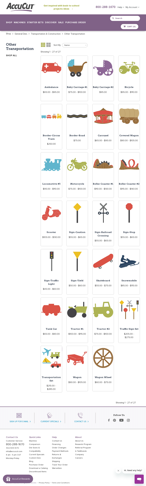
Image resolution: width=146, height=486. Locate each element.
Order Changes (59, 448)
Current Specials (36, 455)
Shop (8, 34)
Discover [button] (50, 22)
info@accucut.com (14, 451)
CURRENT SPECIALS (50, 421)
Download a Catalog (38, 468)
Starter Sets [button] (35, 22)
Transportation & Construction (46, 34)
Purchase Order (75, 22)
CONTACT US (80, 421)
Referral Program (83, 448)
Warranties (57, 468)
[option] (8, 33)
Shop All (11, 55)
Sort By (57, 45)
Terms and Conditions (61, 483)
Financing (56, 444)
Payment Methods (60, 451)
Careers (79, 458)
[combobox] (125, 18)
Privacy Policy (44, 483)
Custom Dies (35, 458)
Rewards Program (83, 444)
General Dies (21, 34)
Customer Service (14, 441)
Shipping (56, 461)
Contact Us (57, 441)
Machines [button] (19, 22)
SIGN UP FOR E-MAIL (19, 421)
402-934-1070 (12, 448)
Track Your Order (60, 465)
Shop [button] (9, 22)
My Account (132, 7)
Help (120, 7)
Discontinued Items (37, 472)
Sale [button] (61, 22)
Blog (31, 461)
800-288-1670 (105, 7)
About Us (79, 441)
